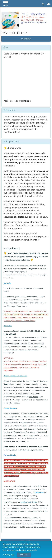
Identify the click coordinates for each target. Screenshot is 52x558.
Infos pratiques (11, 141)
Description (9, 110)
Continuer (26, 39)
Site (6, 47)
